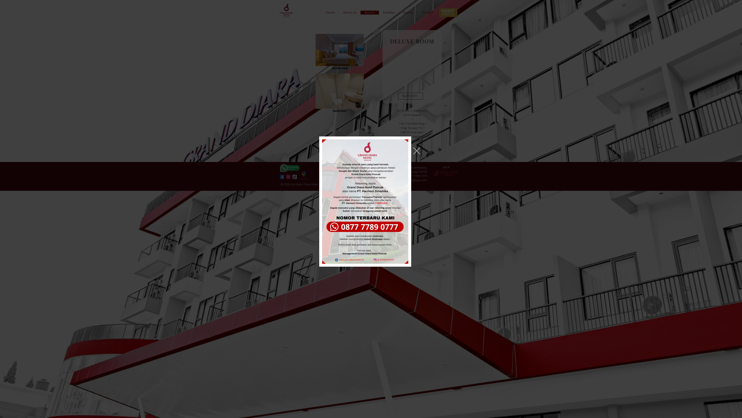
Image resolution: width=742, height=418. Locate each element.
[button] (416, 150)
